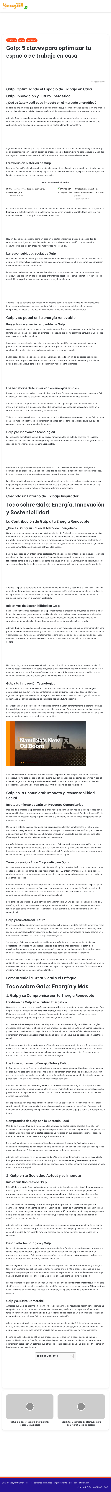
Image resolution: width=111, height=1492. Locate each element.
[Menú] (107, 7)
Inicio (79, 1487)
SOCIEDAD (31, 40)
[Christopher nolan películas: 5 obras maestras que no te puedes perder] (65, 192)
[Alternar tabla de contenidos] (70, 1356)
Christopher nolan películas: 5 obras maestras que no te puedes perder (89, 192)
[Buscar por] (103, 7)
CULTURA (12, 40)
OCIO (21, 40)
